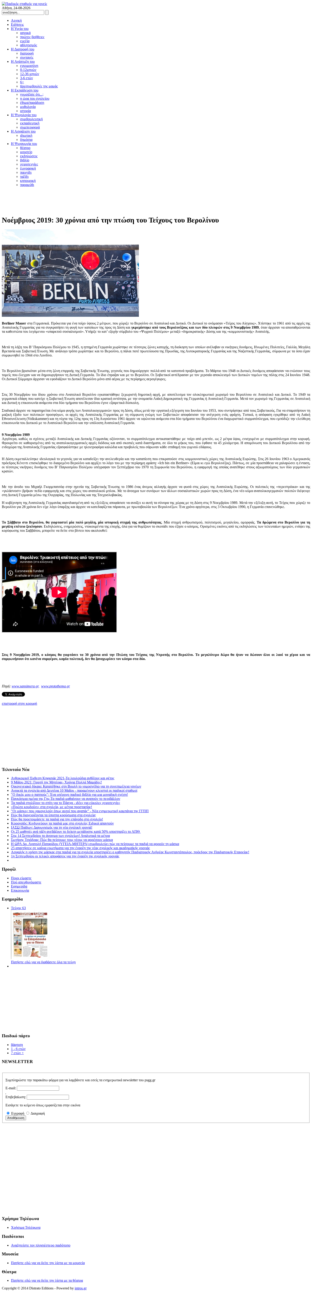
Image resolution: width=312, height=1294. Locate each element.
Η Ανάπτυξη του (23, 61)
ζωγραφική (28, 168)
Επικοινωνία (20, 890)
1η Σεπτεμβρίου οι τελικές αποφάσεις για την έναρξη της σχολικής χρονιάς (65, 856)
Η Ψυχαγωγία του (24, 144)
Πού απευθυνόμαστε (26, 882)
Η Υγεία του (20, 29)
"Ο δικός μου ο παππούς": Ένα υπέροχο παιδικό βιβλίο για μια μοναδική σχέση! (69, 794)
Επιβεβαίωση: (15, 1097)
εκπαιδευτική (29, 123)
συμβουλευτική (31, 119)
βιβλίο (24, 160)
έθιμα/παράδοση (32, 103)
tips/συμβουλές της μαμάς (39, 86)
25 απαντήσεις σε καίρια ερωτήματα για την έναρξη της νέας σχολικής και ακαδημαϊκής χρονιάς (80, 848)
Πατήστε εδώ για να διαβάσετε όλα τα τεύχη (43, 962)
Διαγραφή (38, 1113)
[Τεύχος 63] (30, 958)
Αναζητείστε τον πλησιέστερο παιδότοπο (40, 1245)
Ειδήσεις (17, 24)
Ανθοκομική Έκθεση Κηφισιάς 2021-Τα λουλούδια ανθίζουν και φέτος (62, 778)
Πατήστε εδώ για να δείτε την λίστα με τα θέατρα (47, 1280)
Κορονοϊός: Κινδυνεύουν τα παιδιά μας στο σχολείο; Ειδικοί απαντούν (62, 823)
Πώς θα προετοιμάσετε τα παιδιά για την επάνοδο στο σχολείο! (57, 819)
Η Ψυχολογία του (24, 115)
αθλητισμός (28, 45)
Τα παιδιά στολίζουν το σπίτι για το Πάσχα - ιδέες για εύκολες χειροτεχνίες (65, 803)
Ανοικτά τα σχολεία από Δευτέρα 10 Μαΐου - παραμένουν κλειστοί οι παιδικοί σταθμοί (74, 790)
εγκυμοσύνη (29, 66)
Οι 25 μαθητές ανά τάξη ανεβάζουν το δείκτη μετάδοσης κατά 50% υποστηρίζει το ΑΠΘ (76, 831)
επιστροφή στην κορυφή (19, 703)
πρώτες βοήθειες (32, 37)
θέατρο (25, 148)
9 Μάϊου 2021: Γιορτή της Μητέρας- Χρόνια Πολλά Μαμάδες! (56, 782)
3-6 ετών (26, 78)
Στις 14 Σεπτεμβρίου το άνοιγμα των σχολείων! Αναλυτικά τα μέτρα (60, 836)
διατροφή (27, 53)
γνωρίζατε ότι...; (31, 94)
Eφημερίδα (19, 886)
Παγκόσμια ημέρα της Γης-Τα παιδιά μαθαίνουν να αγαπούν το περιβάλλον (65, 799)
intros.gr (81, 1288)
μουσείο (26, 152)
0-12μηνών (28, 70)
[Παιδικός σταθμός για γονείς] (24, 4)
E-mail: (10, 1088)
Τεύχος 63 (18, 908)
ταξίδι (24, 176)
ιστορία (25, 111)
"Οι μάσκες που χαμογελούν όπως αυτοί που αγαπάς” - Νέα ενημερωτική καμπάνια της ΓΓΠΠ (80, 811)
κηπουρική (28, 181)
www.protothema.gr (55, 686)
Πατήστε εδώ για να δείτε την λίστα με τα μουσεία (48, 1263)
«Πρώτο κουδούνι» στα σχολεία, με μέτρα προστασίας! (51, 807)
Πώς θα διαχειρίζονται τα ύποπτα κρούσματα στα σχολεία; (53, 815)
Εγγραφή (17, 1113)
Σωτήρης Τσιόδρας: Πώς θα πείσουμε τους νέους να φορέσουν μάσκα (62, 840)
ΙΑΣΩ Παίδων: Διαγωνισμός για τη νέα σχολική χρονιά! (51, 827)
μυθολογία (28, 107)
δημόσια (26, 139)
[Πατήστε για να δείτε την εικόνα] (70, 315)
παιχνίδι (26, 172)
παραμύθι (27, 185)
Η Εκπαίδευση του (24, 90)
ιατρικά (25, 33)
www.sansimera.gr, (25, 686)
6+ (22, 82)
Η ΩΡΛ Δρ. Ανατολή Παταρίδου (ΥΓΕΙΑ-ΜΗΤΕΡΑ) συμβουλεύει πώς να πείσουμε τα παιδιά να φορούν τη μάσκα (95, 844)
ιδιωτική (26, 135)
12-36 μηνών (29, 74)
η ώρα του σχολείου (34, 98)
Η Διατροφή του (22, 49)
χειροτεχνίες (29, 164)
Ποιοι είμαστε (21, 878)
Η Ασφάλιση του (23, 131)
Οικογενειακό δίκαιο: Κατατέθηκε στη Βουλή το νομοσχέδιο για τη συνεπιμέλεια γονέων (76, 786)
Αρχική (16, 20)
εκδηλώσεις (28, 156)
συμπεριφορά (30, 127)
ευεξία (24, 41)
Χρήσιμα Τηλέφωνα (25, 1227)
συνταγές (26, 57)
